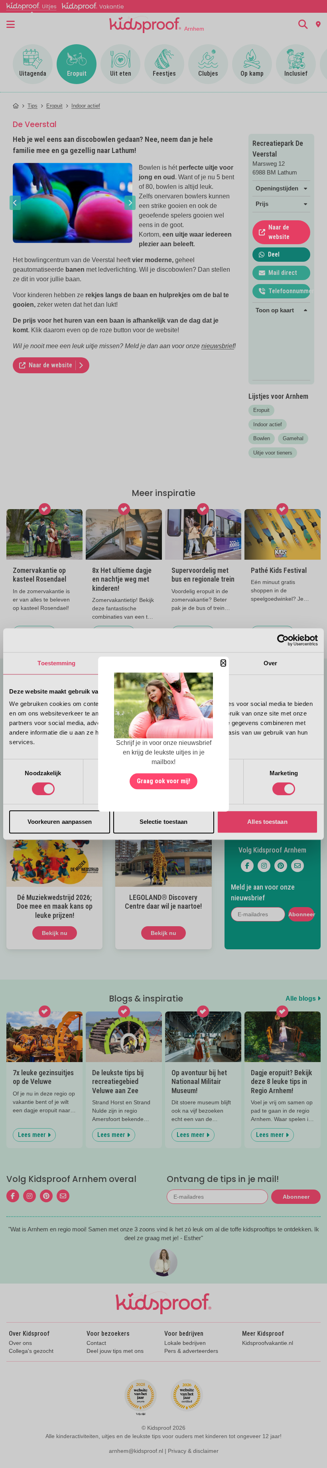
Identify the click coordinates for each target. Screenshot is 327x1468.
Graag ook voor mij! (163, 781)
